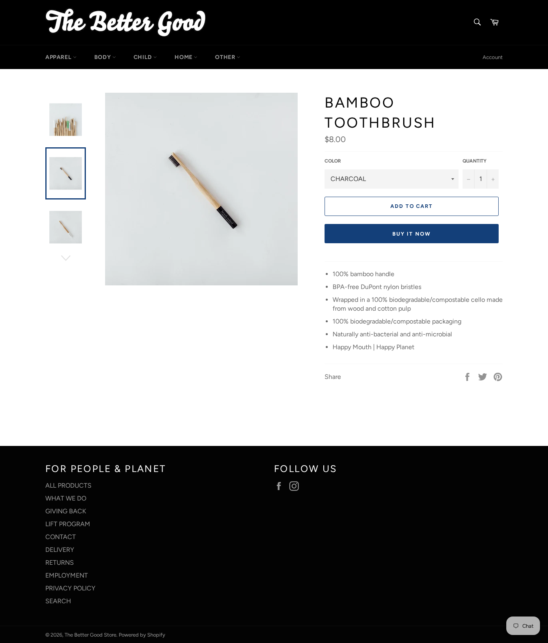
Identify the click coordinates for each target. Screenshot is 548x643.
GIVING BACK (65, 511)
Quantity (475, 161)
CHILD (144, 57)
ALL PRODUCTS (68, 485)
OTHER (226, 57)
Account (493, 57)
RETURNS (59, 562)
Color (333, 161)
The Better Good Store (90, 635)
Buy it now (411, 234)
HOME (184, 57)
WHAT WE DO (65, 498)
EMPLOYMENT (66, 575)
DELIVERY (59, 549)
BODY (103, 57)
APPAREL (59, 57)
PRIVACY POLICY (70, 588)
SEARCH (58, 601)
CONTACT (60, 537)
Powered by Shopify (142, 635)
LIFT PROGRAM (67, 524)
